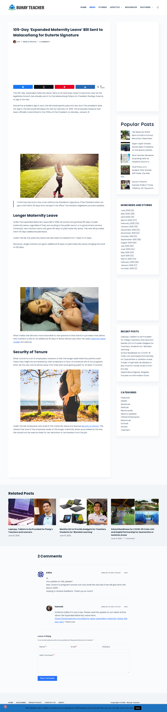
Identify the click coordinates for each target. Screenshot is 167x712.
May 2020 (125, 213)
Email (74, 646)
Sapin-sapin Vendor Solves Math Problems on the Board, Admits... (142, 146)
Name (42, 646)
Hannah (59, 606)
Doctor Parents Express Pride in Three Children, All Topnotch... (143, 185)
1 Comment (130, 538)
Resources (126, 420)
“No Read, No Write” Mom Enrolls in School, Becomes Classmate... (142, 135)
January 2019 (127, 265)
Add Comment (47, 655)
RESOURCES (131, 7)
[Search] (158, 7)
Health (124, 400)
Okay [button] (138, 708)
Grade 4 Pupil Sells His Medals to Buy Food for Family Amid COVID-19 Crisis (137, 365)
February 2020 (128, 223)
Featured (125, 397)
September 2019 (128, 239)
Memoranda (127, 410)
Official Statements (130, 417)
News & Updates (29, 42)
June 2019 (125, 249)
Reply (126, 573)
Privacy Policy (35, 703)
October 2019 (127, 236)
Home (10, 703)
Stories (124, 426)
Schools (124, 423)
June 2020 (126, 210)
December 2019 (128, 229)
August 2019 (126, 242)
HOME (83, 7)
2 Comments (44, 42)
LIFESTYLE (115, 7)
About (61, 703)
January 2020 (127, 226)
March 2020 (126, 220)
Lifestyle (125, 407)
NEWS (92, 7)
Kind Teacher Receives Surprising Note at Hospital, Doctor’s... (143, 158)
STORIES (102, 7)
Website (106, 646)
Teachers (125, 430)
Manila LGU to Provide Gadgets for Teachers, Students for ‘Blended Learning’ (137, 346)
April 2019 (125, 255)
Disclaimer (21, 703)
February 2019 (127, 262)
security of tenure (90, 426)
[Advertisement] (59, 65)
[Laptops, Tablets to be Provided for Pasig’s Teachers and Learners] (32, 511)
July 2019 (125, 246)
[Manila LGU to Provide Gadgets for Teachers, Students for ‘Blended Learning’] (83, 511)
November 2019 (128, 233)
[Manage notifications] (5, 707)
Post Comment (47, 678)
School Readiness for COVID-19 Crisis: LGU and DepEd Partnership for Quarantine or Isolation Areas (137, 356)
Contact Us (50, 703)
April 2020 (125, 217)
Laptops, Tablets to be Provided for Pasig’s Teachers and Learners (30, 531)
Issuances (125, 404)
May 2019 (125, 252)
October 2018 (127, 268)
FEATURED (145, 7)
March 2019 (126, 258)
